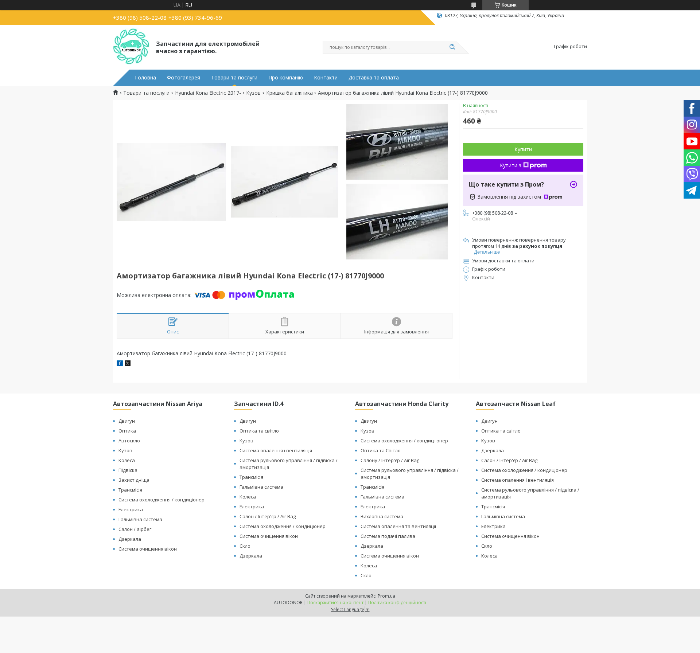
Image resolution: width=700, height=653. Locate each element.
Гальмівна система (140, 519)
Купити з (510, 165)
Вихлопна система (382, 516)
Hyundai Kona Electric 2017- (208, 93)
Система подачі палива (388, 536)
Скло (245, 546)
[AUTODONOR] (131, 46)
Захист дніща (133, 480)
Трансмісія (130, 489)
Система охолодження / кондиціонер (161, 499)
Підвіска (127, 470)
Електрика (130, 509)
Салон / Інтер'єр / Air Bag (268, 516)
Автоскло (129, 440)
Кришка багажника (289, 93)
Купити (523, 149)
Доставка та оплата (374, 77)
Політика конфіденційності (397, 602)
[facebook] (120, 364)
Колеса (126, 460)
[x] (128, 364)
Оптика (127, 430)
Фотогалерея (183, 77)
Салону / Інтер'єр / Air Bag (390, 460)
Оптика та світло (259, 430)
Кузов (253, 93)
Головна (145, 77)
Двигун (126, 421)
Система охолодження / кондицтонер (404, 440)
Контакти (326, 77)
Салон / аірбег (134, 529)
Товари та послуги (234, 77)
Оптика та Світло (381, 450)
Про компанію (285, 77)
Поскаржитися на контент (335, 602)
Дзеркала (129, 539)
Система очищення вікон (147, 549)
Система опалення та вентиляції (398, 526)
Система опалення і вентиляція (276, 450)
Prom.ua (386, 596)
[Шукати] (452, 47)
